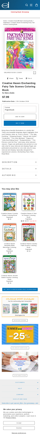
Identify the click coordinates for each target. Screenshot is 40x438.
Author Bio (9, 175)
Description (9, 162)
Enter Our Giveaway (20, 320)
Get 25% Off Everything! (20, 347)
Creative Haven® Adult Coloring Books (20, 21)
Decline (19, 428)
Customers (20, 382)
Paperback (6, 22)
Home (5, 21)
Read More (5, 154)
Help (20, 388)
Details (6, 169)
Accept (19, 423)
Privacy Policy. (11, 417)
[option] (20, 12)
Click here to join (20, 375)
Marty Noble (9, 93)
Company (20, 394)
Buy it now (20, 123)
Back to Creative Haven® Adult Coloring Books (21, 289)
